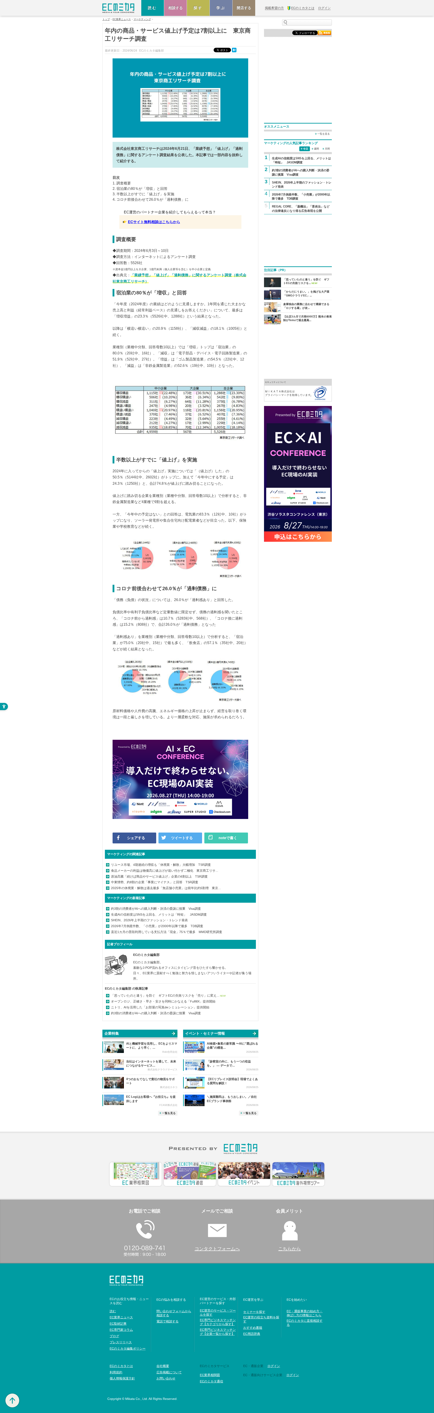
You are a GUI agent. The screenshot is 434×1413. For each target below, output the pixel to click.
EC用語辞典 (251, 1334)
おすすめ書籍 (252, 1327)
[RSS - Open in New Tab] (324, 32)
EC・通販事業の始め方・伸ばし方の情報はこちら (305, 1313)
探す (198, 8)
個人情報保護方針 (122, 1378)
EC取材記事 (118, 1323)
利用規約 (116, 1372)
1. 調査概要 (122, 183)
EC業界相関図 (210, 1375)
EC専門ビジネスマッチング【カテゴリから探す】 (218, 1322)
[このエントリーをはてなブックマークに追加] (234, 50)
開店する (244, 8)
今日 (305, 148)
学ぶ (221, 8)
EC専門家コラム (121, 1330)
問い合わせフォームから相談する (173, 1313)
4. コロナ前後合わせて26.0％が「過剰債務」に (151, 199)
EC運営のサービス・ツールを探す (218, 1312)
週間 (316, 148)
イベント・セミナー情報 (205, 1033)
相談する (175, 8)
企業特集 (111, 1033)
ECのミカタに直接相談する (305, 1323)
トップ (106, 19)
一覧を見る (169, 1113)
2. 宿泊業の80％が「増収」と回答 (140, 189)
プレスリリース (121, 1342)
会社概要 (162, 1366)
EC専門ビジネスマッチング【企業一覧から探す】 (218, 1332)
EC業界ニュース (122, 19)
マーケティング (142, 19)
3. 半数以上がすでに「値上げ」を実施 (143, 194)
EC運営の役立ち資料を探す (261, 1319)
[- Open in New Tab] (298, 390)
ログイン (273, 1366)
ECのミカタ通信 (211, 1381)
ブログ (114, 1336)
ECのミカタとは (121, 1366)
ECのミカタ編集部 (146, 955)
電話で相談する (167, 1321)
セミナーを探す (254, 1312)
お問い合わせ (165, 1378)
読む (152, 8)
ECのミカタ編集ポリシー (128, 1348)
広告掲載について (169, 1372)
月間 (327, 148)
